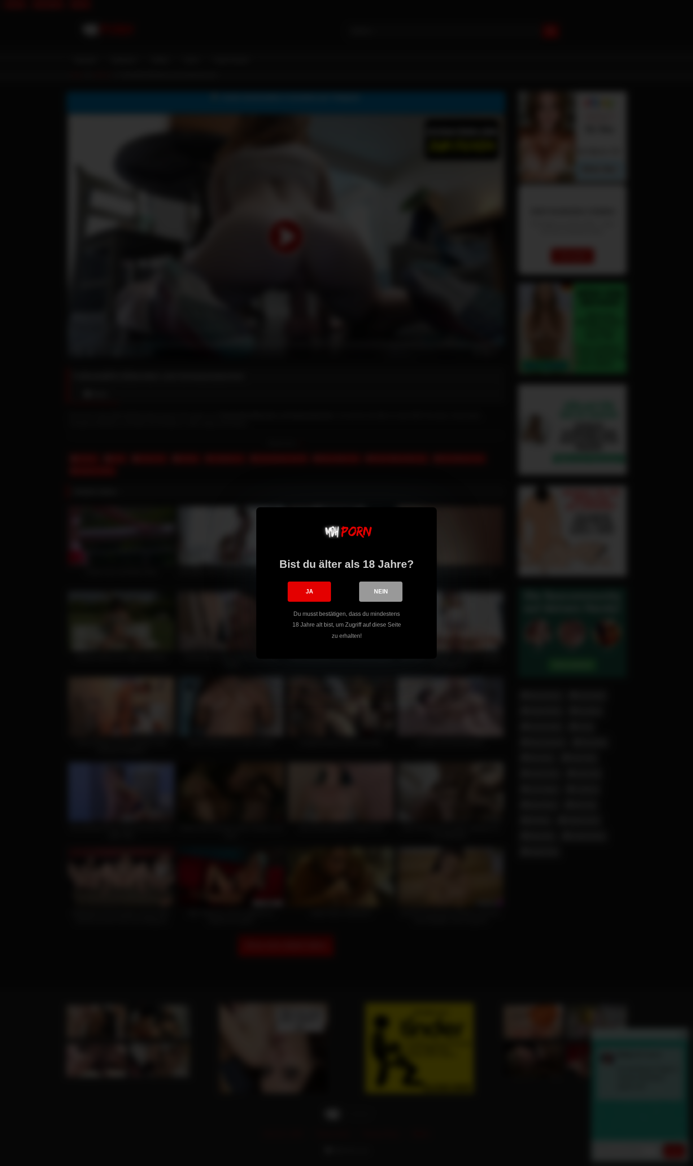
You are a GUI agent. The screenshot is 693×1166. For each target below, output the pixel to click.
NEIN (381, 591)
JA (309, 591)
